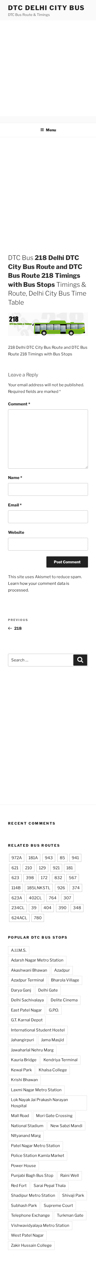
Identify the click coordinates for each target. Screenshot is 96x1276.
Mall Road (20, 1115)
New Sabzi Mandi (66, 1125)
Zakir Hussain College (31, 1245)
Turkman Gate (70, 1215)
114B (16, 887)
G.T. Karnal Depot (27, 1020)
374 (76, 887)
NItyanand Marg (26, 1135)
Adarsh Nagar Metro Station (37, 960)
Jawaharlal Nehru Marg (32, 1050)
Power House (23, 1165)
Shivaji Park (73, 1195)
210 (28, 868)
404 (47, 907)
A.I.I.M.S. (18, 950)
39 (34, 907)
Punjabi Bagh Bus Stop (32, 1175)
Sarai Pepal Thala (50, 1185)
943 (49, 857)
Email (15, 505)
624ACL (19, 918)
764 (53, 898)
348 (77, 907)
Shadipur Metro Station (33, 1195)
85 (62, 857)
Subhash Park (24, 1205)
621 (14, 868)
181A (33, 857)
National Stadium (27, 1125)
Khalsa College (53, 1070)
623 (15, 877)
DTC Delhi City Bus (46, 8)
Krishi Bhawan (24, 1079)
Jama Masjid (52, 1040)
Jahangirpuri (22, 1040)
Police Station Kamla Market (37, 1155)
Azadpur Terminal (27, 980)
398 (30, 877)
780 (38, 918)
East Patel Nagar (26, 1010)
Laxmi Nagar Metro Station (36, 1090)
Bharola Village (65, 980)
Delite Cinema (64, 1000)
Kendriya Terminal (60, 1059)
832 (58, 877)
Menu (51, 130)
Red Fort (19, 1185)
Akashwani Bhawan (29, 970)
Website (16, 532)
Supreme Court (58, 1205)
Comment (19, 404)
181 (69, 868)
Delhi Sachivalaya (27, 1000)
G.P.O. (54, 1010)
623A (16, 898)
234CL (18, 907)
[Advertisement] (48, 68)
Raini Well (69, 1175)
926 (61, 887)
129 (42, 868)
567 (73, 877)
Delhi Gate (48, 990)
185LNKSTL (38, 887)
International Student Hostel (38, 1030)
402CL (35, 898)
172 (44, 877)
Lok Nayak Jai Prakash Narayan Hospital (39, 1102)
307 (67, 898)
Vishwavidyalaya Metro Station (40, 1225)
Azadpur (62, 970)
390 (62, 907)
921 (56, 868)
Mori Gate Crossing (54, 1115)
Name (15, 477)
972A (16, 857)
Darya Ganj (21, 990)
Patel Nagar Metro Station (35, 1145)
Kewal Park (21, 1070)
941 (75, 857)
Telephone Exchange (30, 1215)
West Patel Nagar (27, 1235)
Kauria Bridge (24, 1059)
